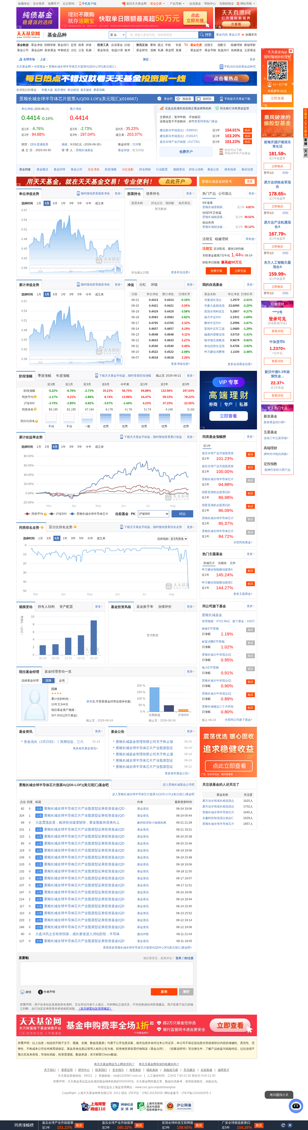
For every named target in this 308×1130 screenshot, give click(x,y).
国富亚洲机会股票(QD (216, 492)
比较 (127, 45)
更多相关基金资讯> (85, 748)
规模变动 (179, 169)
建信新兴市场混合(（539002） (180, 130)
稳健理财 (236, 45)
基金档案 (25, 169)
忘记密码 (68, 3)
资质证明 (67, 1070)
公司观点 (225, 193)
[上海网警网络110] (93, 1106)
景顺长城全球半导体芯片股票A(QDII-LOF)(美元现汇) (82, 66)
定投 (74, 45)
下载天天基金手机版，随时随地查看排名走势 (153, 527)
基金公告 (213, 169)
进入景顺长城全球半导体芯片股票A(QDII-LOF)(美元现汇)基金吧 (153, 794)
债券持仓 (153, 193)
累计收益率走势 (31, 437)
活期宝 (208, 45)
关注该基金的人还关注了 (220, 784)
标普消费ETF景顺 (213, 641)
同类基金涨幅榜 (214, 437)
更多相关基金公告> (177, 773)
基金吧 (169, 50)
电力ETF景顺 (210, 667)
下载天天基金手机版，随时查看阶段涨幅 (125, 375)
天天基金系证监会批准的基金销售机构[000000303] (100, 1081)
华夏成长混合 (213, 300)
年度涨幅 (63, 376)
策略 (153, 50)
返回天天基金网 (136, 3)
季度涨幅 (44, 376)
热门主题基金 (212, 554)
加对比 (207, 98)
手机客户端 (89, 3)
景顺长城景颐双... (213, 207)
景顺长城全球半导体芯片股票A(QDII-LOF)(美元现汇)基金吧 (64, 785)
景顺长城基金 (84, 150)
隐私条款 (152, 1070)
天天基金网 (23, 66)
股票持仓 (134, 194)
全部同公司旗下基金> (238, 719)
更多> (118, 193)
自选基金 (195, 3)
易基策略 (99, 90)
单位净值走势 (29, 194)
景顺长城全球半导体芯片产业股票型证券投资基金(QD (80, 808)
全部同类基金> (242, 542)
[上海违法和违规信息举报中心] (150, 1106)
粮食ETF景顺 (210, 628)
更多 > (190, 193)
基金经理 (59, 169)
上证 (43, 59)
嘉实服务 (86, 90)
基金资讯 (25, 731)
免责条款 (135, 1070)
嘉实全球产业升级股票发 (218, 453)
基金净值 (37, 45)
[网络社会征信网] (122, 1106)
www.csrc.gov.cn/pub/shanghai (155, 1087)
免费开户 (53, 3)
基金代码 (222, 34)
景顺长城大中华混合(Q (216, 654)
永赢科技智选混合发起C (217, 818)
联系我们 (101, 1070)
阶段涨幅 (110, 169)
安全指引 (118, 1070)
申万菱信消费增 (214, 352)
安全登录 (39, 3)
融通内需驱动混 (214, 334)
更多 (253, 59)
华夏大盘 (47, 90)
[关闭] (290, 1125)
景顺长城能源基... (213, 217)
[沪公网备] (179, 1106)
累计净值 (75, 109)
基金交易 (156, 3)
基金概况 (42, 169)
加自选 (186, 98)
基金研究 (142, 50)
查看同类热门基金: (206, 121)
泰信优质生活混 (214, 346)
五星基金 (250, 50)
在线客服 (206, 1070)
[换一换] (283, 1125)
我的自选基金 (212, 284)
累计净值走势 (29, 285)
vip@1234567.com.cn (127, 1075)
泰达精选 (73, 90)
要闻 (153, 45)
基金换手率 (144, 606)
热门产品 (209, 193)
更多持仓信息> (180, 272)
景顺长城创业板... (213, 227)
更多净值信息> (180, 364)
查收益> (251, 239)
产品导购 (175, 3)
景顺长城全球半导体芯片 (218, 479)
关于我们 (50, 1070)
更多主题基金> (242, 594)
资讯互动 (142, 45)
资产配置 (66, 606)
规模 (64, 144)
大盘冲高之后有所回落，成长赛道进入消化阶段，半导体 (77, 934)
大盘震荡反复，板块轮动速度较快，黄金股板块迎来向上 (77, 822)
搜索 (206, 34)
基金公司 (234, 34)
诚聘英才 (223, 1070)
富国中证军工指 (214, 328)
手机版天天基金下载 (237, 98)
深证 (147, 59)
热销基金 (237, 50)
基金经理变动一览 (58, 671)
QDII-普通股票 (39, 144)
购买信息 (247, 169)
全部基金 (39, 66)
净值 (130, 285)
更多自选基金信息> (240, 364)
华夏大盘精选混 (214, 305)
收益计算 (117, 50)
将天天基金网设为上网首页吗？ (114, 1064)
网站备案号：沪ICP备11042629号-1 (187, 1093)
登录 (89, 701)
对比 (182, 514)
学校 (168, 45)
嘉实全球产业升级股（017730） (181, 141)
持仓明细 (145, 169)
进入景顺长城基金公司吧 (178, 784)
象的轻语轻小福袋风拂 (151, 822)
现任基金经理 (29, 672)
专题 (178, 45)
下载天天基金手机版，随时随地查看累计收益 (153, 437)
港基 (81, 45)
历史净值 (93, 169)
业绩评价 (165, 606)
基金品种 (57, 34)
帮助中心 (210, 3)
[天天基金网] (30, 34)
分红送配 (128, 169)
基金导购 (210, 50)
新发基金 (50, 50)
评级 (88, 45)
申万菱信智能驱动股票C (217, 582)
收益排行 (223, 50)
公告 (81, 50)
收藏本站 (24, 3)
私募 (89, 50)
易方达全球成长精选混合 (218, 800)
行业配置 (162, 169)
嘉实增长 (60, 90)
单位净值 (27, 109)
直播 (178, 50)
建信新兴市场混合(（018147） (180, 136)
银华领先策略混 (214, 340)
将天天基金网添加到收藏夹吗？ (159, 1064)
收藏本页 (249, 34)
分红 (74, 50)
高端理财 (250, 45)
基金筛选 (103, 50)
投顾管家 (50, 45)
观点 (160, 45)
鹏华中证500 (212, 323)
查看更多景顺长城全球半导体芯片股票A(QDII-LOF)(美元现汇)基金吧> (147, 947)
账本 (127, 50)
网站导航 (246, 3)
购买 (247, 130)
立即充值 (240, 271)
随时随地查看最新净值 (95, 193)
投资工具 (103, 45)
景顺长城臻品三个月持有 (218, 706)
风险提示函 (171, 1070)
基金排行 (63, 45)
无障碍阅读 (226, 3)
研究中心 (84, 1070)
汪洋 (135, 144)
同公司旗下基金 (214, 606)
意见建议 (189, 1070)
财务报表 (230, 169)
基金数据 (23, 45)
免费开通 (216, 271)
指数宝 (222, 45)
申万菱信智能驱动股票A (217, 569)
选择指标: (163, 538)
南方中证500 (212, 317)
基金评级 (123, 150)
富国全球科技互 (214, 311)
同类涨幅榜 (24, 1125)
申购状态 (63, 50)
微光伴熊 (143, 934)
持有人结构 (196, 169)
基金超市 (196, 50)
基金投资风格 (121, 607)
